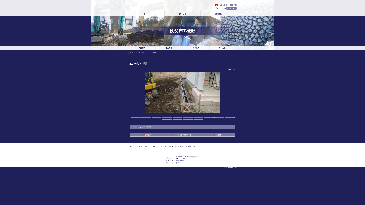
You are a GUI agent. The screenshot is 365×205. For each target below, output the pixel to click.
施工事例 (141, 52)
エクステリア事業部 (145, 127)
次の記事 (218, 135)
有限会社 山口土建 (182, 6)
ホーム (131, 52)
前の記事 (148, 135)
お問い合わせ (232, 8)
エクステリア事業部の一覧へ (183, 135)
